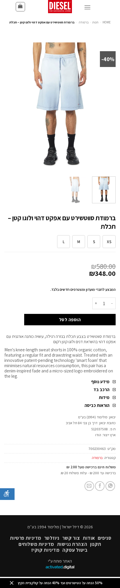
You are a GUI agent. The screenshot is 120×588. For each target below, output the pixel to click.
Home (107, 22)
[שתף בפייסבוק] (100, 486)
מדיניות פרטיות (25, 538)
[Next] (9, 107)
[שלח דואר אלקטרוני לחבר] (89, 486)
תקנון (95, 544)
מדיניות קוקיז (45, 550)
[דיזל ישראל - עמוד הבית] (60, 6)
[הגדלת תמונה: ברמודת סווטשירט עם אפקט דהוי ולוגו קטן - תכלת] (60, 107)
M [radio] (78, 241)
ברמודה (84, 22)
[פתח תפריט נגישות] (7, 494)
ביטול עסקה (74, 550)
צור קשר (71, 538)
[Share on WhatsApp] (110, 486)
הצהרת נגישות (72, 544)
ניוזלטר (51, 538)
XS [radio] (109, 241)
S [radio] (94, 241)
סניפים (105, 538)
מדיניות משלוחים (36, 544)
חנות (95, 22)
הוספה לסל (70, 319)
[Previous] (106, 107)
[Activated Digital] (60, 567)
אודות (89, 538)
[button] (20, 6)
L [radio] (64, 241)
